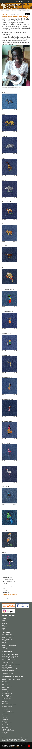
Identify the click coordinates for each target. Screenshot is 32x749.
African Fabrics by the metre (10, 654)
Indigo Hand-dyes (6, 672)
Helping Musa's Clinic (7, 729)
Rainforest (4, 622)
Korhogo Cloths (6, 683)
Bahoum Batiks (6, 709)
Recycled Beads (6, 692)
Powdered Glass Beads (7, 697)
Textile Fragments (7, 584)
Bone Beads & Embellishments (9, 705)
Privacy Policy (5, 724)
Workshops (5, 715)
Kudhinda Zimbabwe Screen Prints (10, 669)
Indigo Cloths (5, 684)
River (3, 625)
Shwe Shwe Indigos (6, 665)
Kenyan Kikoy (5, 687)
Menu (29, 1)
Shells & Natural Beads (7, 706)
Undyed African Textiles (8, 686)
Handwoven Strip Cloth (7, 673)
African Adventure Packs (9, 581)
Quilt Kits (5, 588)
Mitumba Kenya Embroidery (23, 10)
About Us (4, 718)
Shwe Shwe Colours (7, 667)
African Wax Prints (6, 661)
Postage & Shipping (7, 726)
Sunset (3, 628)
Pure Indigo (5, 626)
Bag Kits (5, 590)
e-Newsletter (5, 719)
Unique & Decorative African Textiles (12, 676)
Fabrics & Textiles (7, 651)
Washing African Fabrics (8, 730)
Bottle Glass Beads (6, 695)
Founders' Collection (8, 712)
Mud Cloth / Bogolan (7, 678)
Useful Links (5, 732)
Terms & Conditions (7, 723)
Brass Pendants (5, 701)
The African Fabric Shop (8, 615)
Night (3, 630)
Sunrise (3, 620)
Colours (4, 618)
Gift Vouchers (6, 599)
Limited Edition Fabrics (9, 579)
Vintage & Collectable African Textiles (11, 679)
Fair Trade (4, 721)
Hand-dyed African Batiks (8, 657)
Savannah (4, 623)
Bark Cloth (4, 689)
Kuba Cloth (4, 681)
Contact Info (5, 734)
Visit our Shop (5, 727)
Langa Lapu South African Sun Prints (11, 664)
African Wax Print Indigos (8, 662)
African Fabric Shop (5, 10)
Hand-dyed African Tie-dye (8, 659)
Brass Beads (5, 700)
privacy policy (15, 746)
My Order (21, 1)
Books (4, 597)
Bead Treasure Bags (8, 586)
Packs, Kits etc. (13, 10)
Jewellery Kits (6, 592)
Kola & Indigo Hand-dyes (8, 670)
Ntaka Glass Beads (6, 698)
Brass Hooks (5, 703)
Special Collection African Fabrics (10, 656)
